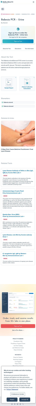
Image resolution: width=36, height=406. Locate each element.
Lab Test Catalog (18, 345)
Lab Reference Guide (18, 347)
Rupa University (18, 350)
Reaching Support (18, 359)
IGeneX (18, 14)
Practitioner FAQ (18, 341)
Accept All (24, 399)
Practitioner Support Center (18, 343)
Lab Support (18, 361)
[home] (7, 2)
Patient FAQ (18, 363)
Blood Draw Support (18, 365)
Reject (12, 399)
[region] (18, 384)
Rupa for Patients (18, 357)
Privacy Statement (12, 389)
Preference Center (17, 394)
